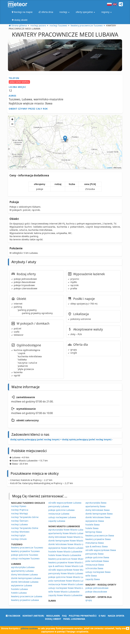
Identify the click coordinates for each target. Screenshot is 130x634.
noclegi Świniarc (20, 520)
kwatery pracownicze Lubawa (26, 596)
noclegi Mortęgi (19, 513)
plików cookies (29, 628)
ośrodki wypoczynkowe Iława (100, 550)
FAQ (64, 615)
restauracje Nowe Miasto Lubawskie (67, 584)
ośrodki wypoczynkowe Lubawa (64, 502)
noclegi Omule (19, 538)
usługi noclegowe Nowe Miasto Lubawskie (70, 587)
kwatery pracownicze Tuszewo (27, 547)
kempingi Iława (93, 531)
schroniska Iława (94, 568)
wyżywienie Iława (94, 520)
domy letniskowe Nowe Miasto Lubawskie (70, 536)
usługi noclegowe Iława (97, 571)
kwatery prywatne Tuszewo (25, 551)
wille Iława (91, 575)
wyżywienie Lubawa (21, 585)
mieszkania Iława (94, 542)
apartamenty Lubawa (22, 570)
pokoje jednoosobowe (96, 587)
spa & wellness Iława (96, 546)
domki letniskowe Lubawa (24, 581)
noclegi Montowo (20, 531)
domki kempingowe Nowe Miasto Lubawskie (71, 540)
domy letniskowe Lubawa (24, 574)
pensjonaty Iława (94, 553)
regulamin (53, 615)
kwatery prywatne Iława (98, 539)
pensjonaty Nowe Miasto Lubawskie (67, 573)
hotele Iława (91, 528)
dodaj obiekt (53, 618)
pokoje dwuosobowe (96, 591)
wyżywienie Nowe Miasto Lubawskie (67, 547)
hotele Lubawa (19, 592)
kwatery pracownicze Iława (99, 535)
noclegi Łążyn (18, 535)
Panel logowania (74, 618)
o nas (102, 615)
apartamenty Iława (95, 506)
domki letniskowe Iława (97, 517)
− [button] (12, 124)
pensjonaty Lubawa (58, 506)
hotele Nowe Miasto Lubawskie (64, 555)
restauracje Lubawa (58, 513)
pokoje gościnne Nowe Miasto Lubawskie (70, 577)
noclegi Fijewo (18, 506)
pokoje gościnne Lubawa (61, 509)
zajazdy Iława (92, 579)
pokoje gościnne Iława (97, 557)
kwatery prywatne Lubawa (25, 600)
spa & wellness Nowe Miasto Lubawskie (69, 566)
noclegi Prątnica (19, 509)
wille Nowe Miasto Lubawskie (63, 591)
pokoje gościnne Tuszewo (24, 554)
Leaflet (109, 167)
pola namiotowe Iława (97, 561)
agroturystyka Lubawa (23, 567)
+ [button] (12, 119)
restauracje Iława (94, 564)
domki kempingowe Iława (99, 513)
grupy (88, 600)
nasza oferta (116, 615)
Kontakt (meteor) (33, 615)
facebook (14, 615)
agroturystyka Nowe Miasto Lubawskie (68, 529)
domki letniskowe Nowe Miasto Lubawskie (70, 544)
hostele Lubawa (19, 589)
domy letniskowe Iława (97, 509)
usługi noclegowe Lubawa (62, 517)
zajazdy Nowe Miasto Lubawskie (65, 595)
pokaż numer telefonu (19, 82)
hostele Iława (92, 524)
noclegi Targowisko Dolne (24, 528)
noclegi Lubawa (19, 524)
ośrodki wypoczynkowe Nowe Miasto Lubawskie (73, 569)
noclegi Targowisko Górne (25, 517)
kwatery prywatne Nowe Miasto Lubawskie (70, 562)
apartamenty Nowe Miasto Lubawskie (68, 533)
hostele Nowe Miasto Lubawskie (65, 551)
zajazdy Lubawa (56, 520)
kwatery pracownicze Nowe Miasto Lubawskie (72, 558)
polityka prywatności (82, 615)
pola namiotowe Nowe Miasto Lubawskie (69, 580)
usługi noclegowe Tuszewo (25, 558)
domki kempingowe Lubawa (26, 578)
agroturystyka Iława (95, 502)
